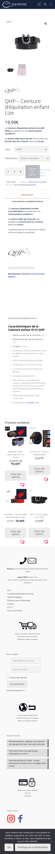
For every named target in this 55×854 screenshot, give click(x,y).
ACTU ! (10, 607)
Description (27, 195)
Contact (10, 604)
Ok (9, 847)
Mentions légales (14, 597)
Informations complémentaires (27, 201)
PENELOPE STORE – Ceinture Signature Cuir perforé (16, 454)
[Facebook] (20, 821)
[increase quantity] (20, 172)
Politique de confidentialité (18, 600)
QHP (15, 185)
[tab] (27, 195)
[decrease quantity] (8, 172)
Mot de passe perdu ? (16, 690)
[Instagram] (11, 821)
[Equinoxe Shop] (15, 4)
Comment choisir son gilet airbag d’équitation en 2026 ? (23, 752)
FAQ (9, 590)
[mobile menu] (51, 4)
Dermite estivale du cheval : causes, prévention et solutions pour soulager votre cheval (27, 763)
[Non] (51, 841)
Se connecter (17, 684)
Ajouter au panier (33, 171)
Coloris (8, 149)
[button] (45, 172)
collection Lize (32, 402)
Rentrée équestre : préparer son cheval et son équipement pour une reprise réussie (27, 742)
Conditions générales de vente (20, 594)
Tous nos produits (14, 611)
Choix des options (15, 475)
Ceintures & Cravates (38, 182)
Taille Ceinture (11, 158)
